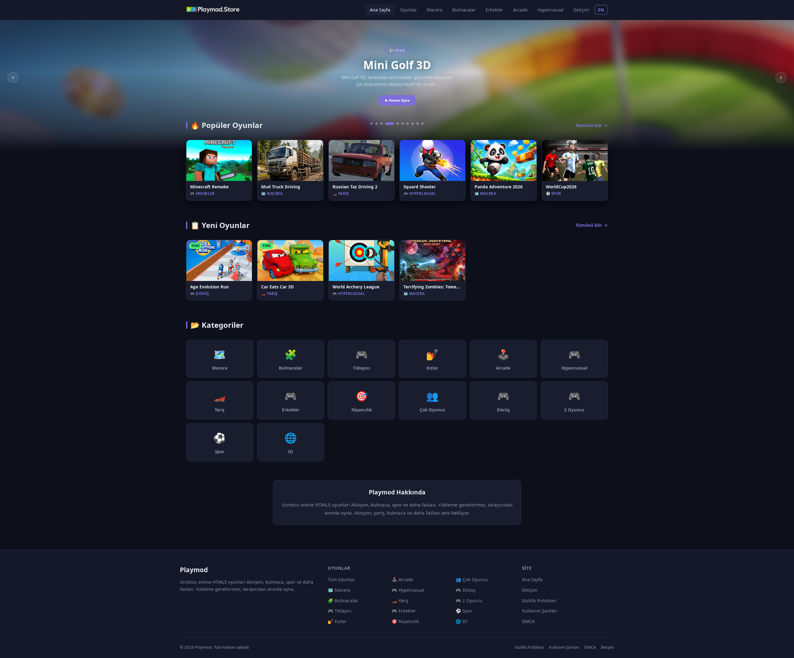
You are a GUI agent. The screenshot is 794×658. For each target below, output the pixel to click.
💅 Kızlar (337, 621)
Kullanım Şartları (539, 611)
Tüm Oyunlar (341, 579)
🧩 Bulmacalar (343, 600)
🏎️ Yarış (400, 600)
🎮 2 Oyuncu (469, 600)
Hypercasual (551, 10)
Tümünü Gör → (591, 125)
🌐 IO (461, 621)
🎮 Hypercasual (408, 590)
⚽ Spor (464, 611)
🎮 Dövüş (465, 590)
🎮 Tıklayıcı (339, 611)
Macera (434, 10)
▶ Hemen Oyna (397, 100)
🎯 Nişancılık (405, 621)
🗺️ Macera (339, 590)
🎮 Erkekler (404, 611)
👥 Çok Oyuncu (472, 579)
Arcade (520, 10)
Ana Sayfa (380, 10)
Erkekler (494, 10)
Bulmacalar (464, 10)
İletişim (581, 10)
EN (601, 10)
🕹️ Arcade (402, 579)
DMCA (528, 621)
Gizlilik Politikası (539, 600)
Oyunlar (408, 10)
